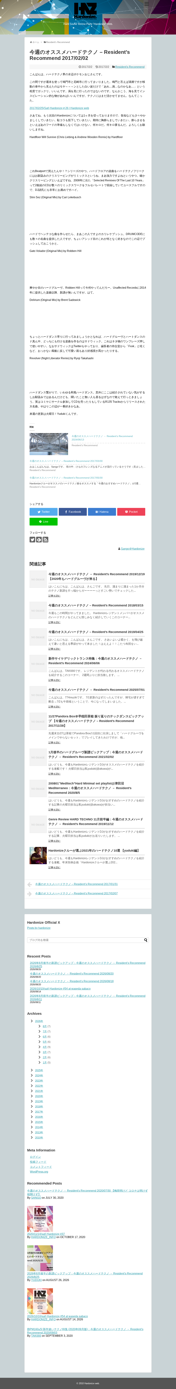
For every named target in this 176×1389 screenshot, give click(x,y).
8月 (45, 1026)
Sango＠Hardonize (133, 548)
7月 (45, 1031)
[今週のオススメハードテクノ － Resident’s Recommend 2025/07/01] (38, 694)
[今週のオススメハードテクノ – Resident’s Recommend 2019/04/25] (38, 637)
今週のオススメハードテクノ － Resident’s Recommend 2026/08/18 (72, 981)
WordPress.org (39, 1171)
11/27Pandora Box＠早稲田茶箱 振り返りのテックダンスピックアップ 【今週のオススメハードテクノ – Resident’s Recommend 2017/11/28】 (96, 721)
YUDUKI (36, 1280)
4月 (45, 1047)
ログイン (35, 1156)
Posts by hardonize (39, 927)
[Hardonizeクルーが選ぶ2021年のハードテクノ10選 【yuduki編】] (38, 855)
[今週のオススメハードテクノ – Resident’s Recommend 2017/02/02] (102, 512)
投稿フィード (38, 1161)
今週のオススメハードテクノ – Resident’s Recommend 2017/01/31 (76, 884)
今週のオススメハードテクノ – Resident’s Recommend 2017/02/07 (76, 893)
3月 (45, 1052)
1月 (45, 1062)
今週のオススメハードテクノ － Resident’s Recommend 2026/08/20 (72, 973)
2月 (45, 1057)
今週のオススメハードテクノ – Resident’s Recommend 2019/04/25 (95, 632)
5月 (45, 1041)
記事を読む (54, 595)
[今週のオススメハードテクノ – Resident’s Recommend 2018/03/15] (38, 610)
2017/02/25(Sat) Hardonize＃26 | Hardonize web (59, 108)
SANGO (36, 1197)
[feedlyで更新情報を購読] (39, 539)
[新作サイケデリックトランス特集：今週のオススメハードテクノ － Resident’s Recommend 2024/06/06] (38, 663)
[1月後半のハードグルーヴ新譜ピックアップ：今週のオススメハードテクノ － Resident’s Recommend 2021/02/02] (38, 757)
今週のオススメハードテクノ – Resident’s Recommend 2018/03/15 (95, 605)
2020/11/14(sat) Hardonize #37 (46, 1234)
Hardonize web (91, 1383)
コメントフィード (41, 1166)
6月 (45, 1036)
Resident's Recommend (130, 66)
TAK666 (36, 1335)
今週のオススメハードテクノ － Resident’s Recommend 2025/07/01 (96, 689)
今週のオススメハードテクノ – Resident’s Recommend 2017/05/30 (66, 477)
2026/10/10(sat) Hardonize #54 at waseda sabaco (60, 988)
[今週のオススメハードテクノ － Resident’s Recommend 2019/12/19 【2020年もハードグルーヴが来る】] (38, 579)
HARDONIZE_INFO (43, 1237)
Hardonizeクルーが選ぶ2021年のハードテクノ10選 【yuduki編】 (94, 850)
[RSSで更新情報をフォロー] (45, 539)
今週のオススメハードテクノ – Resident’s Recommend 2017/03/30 (66, 461)
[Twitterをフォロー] (32, 539)
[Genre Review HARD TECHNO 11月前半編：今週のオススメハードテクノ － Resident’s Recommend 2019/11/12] (38, 824)
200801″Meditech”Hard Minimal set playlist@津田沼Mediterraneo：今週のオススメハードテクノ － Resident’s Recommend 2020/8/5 (89, 788)
